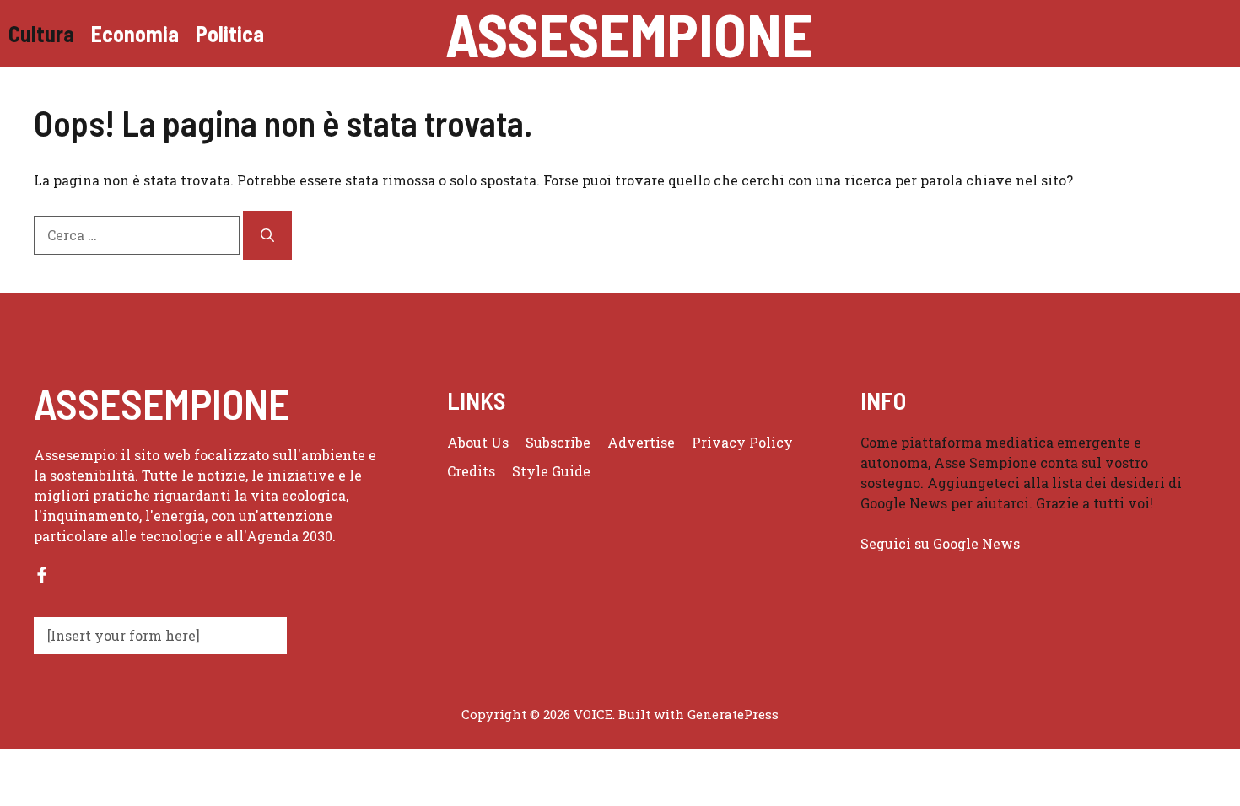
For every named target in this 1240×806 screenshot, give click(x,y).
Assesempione (628, 33)
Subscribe (558, 442)
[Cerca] (267, 235)
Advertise (641, 442)
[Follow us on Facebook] (42, 575)
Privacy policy (742, 442)
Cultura (41, 33)
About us (478, 442)
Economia (135, 33)
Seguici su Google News (941, 543)
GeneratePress (733, 714)
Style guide (551, 471)
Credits (471, 471)
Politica (230, 33)
